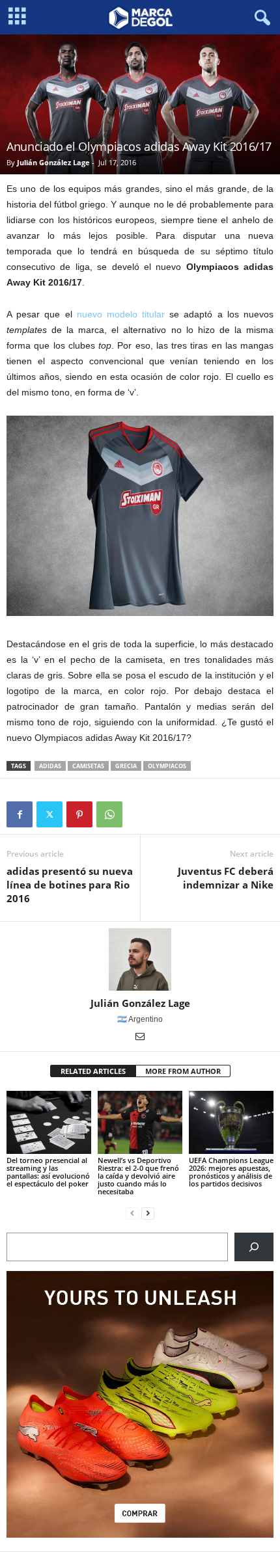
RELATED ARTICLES (93, 1071)
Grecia (126, 766)
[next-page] (147, 1213)
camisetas (88, 766)
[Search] (253, 1247)
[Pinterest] (79, 814)
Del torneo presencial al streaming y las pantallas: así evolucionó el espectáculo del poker (48, 1171)
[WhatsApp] (109, 814)
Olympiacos (167, 766)
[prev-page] (132, 1213)
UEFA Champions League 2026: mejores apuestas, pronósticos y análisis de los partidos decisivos (231, 1171)
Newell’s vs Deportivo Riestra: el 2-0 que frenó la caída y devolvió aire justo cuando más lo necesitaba (138, 1175)
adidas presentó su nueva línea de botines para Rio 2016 (70, 884)
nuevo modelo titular (121, 314)
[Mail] (140, 1037)
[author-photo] (140, 959)
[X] (49, 814)
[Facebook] (20, 814)
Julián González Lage (53, 162)
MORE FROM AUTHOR (183, 1071)
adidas (50, 766)
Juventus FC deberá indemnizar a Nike (225, 877)
